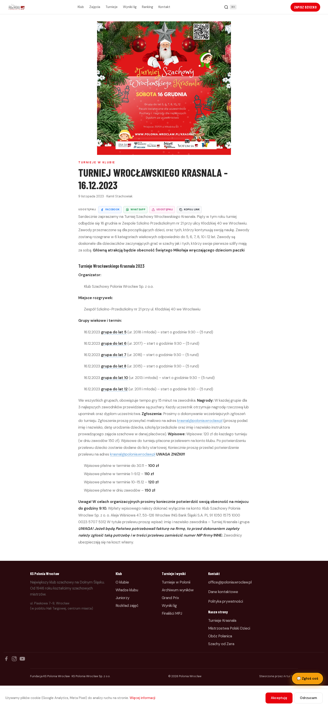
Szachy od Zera (221, 643)
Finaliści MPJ (172, 613)
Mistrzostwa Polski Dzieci (229, 628)
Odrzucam (308, 698)
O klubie (122, 582)
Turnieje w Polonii (176, 582)
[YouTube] (22, 658)
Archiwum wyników (178, 589)
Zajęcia (94, 7)
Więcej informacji (142, 698)
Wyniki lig (130, 7)
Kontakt (164, 7)
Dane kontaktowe (223, 591)
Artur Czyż (290, 676)
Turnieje (112, 7)
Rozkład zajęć (127, 605)
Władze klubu (127, 589)
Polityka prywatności (225, 601)
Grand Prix (170, 597)
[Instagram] (14, 658)
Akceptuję (279, 698)
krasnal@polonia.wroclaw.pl (199, 420)
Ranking (147, 7)
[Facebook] (6, 658)
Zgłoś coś (307, 678)
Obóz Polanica (220, 636)
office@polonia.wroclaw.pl (230, 582)
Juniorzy (122, 597)
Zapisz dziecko (305, 7)
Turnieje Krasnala (222, 620)
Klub (81, 7)
